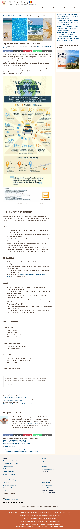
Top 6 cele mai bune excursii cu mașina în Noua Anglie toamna (21, 451)
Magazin (66, 8)
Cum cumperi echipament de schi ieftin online (17, 449)
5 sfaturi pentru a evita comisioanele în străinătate (15, 441)
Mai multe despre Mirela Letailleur (43, 431)
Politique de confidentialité (31, 518)
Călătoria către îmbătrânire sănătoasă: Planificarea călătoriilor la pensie (20, 403)
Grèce (43, 464)
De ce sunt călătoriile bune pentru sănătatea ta (14, 397)
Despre (38, 8)
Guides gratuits (46, 488)
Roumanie (44, 466)
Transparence (52, 518)
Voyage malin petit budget (10, 480)
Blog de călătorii (46, 8)
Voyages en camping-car (10, 485)
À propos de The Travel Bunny (11, 463)
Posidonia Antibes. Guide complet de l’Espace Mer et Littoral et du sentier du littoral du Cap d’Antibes (67, 16)
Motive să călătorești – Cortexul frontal (12, 400)
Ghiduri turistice (57, 8)
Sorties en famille (7, 488)
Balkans (44, 458)
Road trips (6, 482)
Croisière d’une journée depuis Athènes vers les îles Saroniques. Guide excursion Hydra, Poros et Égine (68, 22)
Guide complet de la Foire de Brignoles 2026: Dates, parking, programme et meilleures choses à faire (67, 28)
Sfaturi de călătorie (18, 16)
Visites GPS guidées (47, 485)
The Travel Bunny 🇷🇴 (20, 2)
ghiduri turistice (33, 423)
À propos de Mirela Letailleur (11, 461)
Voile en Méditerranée (9, 474)
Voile (4, 490)
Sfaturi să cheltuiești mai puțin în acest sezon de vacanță (17, 443)
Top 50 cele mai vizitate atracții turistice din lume (15, 440)
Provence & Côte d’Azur (48, 469)
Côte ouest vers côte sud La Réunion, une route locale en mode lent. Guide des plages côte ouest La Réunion (68, 38)
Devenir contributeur (8, 471)
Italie (43, 461)
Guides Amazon (46, 482)
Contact (72, 8)
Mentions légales (43, 518)
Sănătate (12, 448)
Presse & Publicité (8, 466)
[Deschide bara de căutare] (76, 7)
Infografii (7, 448)
